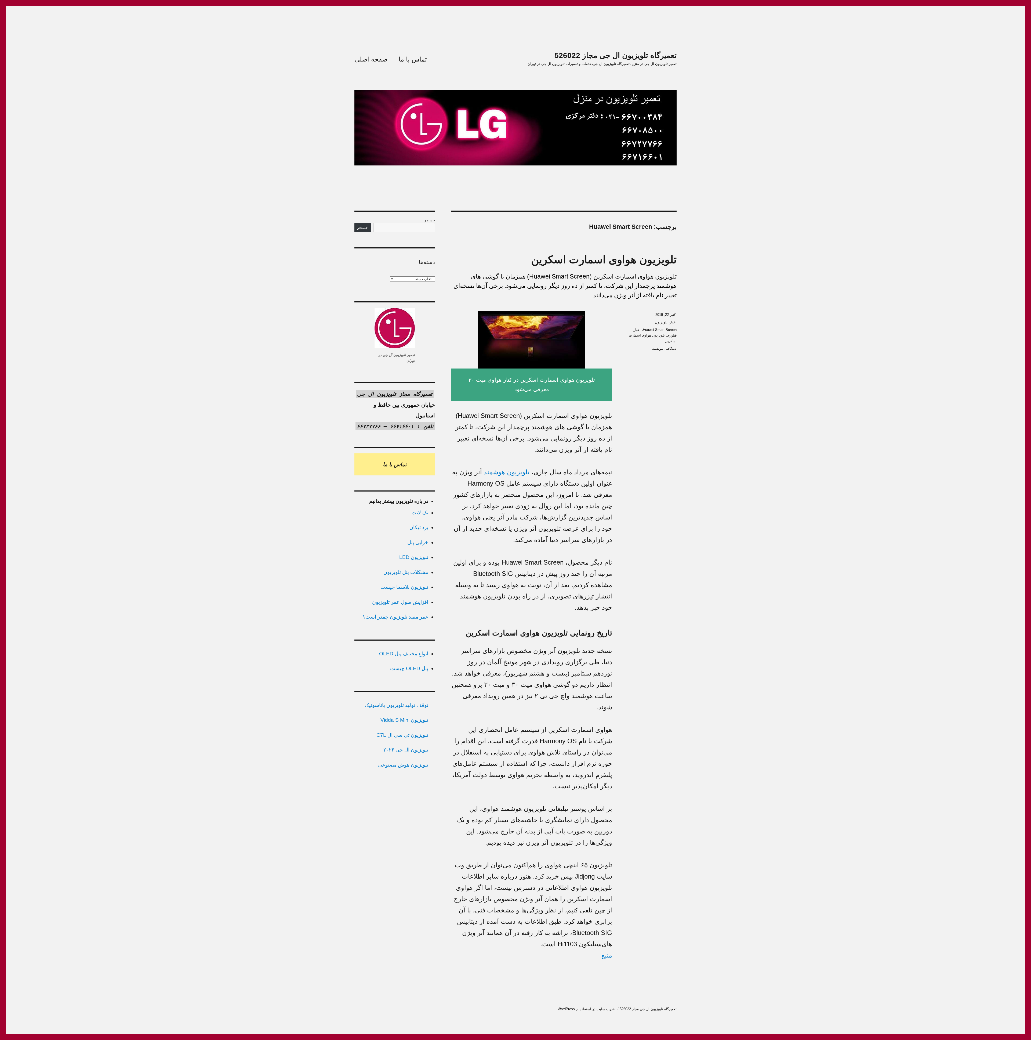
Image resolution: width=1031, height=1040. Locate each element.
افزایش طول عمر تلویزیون (400, 602)
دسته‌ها (427, 262)
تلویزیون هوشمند (506, 472)
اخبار (673, 322)
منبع (606, 955)
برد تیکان (418, 527)
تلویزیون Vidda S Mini (404, 720)
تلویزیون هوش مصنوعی (403, 765)
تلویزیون (661, 322)
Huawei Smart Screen (660, 330)
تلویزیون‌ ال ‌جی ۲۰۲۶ (405, 750)
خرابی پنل (417, 542)
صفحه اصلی (370, 59)
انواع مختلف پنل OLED (403, 653)
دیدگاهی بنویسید (664, 348)
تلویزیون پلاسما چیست (404, 587)
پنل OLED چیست (409, 668)
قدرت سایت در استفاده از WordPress (586, 1009)
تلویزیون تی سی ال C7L (402, 735)
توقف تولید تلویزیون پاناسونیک (396, 705)
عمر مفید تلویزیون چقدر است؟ (395, 617)
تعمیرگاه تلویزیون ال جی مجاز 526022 (615, 55)
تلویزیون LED (413, 557)
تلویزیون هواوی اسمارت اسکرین (604, 259)
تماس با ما (413, 59)
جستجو (429, 220)
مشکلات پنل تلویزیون (405, 572)
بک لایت (420, 512)
